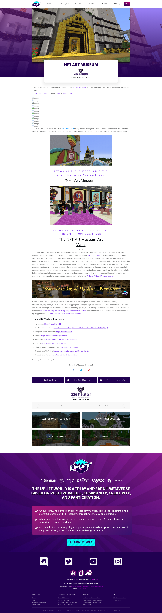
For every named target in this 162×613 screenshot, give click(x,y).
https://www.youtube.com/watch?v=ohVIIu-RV (71, 351)
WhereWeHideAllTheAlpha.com (100, 276)
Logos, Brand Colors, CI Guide (92, 602)
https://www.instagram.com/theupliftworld (60, 339)
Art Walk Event (68, 129)
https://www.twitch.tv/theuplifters (64, 355)
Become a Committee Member (67, 602)
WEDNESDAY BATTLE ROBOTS (56, 420)
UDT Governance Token (39, 602)
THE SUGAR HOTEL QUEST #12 (106, 420)
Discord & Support (63, 598)
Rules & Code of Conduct (66, 604)
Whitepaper (36, 604)
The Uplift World (41, 93)
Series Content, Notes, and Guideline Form (65, 313)
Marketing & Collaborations (91, 598)
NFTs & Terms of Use (119, 598)
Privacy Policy (117, 600)
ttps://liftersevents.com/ (69, 347)
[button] (81, 265)
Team (34, 600)
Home (34, 598)
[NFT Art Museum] (81, 35)
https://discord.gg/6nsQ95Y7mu (53, 343)
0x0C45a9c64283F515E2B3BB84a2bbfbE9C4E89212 (87, 586)
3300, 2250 (67, 93)
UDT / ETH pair (84, 588)
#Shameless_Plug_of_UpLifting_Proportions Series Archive (63, 311)
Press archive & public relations (92, 600)
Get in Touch (87, 604)
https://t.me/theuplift (64, 332)
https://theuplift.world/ (52, 324)
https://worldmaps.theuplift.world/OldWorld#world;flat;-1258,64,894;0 (81, 328)
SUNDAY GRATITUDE (56, 438)
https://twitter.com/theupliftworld (54, 335)
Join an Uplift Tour (63, 600)
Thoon (57, 93)
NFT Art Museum (79, 87)
